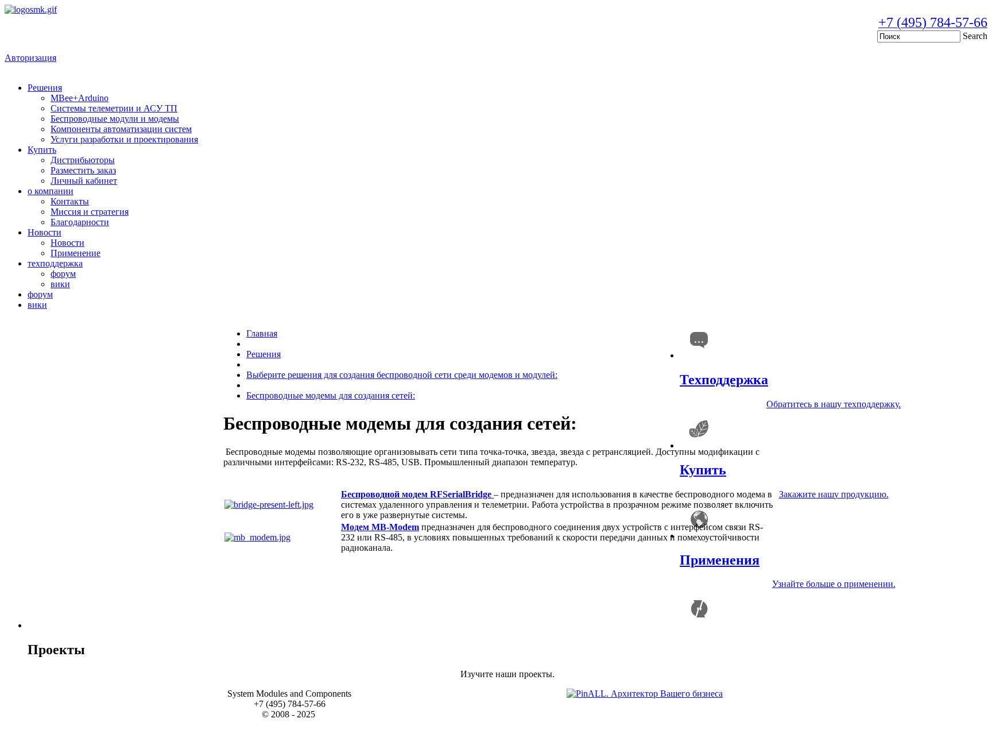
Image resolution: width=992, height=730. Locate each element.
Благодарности (80, 222)
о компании (50, 191)
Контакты (70, 201)
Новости (44, 232)
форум (63, 274)
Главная (261, 333)
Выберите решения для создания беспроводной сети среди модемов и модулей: (401, 375)
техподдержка (55, 263)
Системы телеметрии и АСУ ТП (114, 108)
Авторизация (30, 58)
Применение (75, 253)
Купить (42, 150)
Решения (45, 87)
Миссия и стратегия (90, 212)
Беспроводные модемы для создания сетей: (330, 395)
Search (975, 36)
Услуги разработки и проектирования (124, 139)
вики (60, 284)
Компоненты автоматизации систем (121, 129)
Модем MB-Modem (380, 527)
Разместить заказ (83, 170)
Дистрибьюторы (83, 160)
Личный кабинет (84, 181)
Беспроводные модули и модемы (115, 118)
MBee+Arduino (79, 98)
